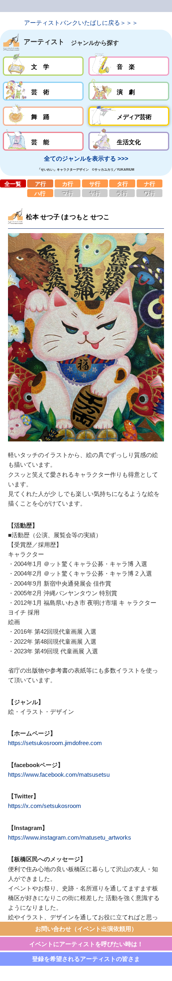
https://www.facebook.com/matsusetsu (59, 774)
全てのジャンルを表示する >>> (86, 158)
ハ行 (40, 193)
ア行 (40, 183)
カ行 (68, 183)
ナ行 (150, 183)
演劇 (129, 91)
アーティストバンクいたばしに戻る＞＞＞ (81, 22)
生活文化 (129, 141)
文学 (43, 66)
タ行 (122, 183)
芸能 (43, 141)
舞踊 (43, 116)
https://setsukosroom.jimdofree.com (55, 742)
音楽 (129, 66)
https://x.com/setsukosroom (44, 805)
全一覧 (13, 183)
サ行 (95, 183)
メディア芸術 (129, 116)
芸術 (43, 91)
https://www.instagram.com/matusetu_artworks (69, 837)
